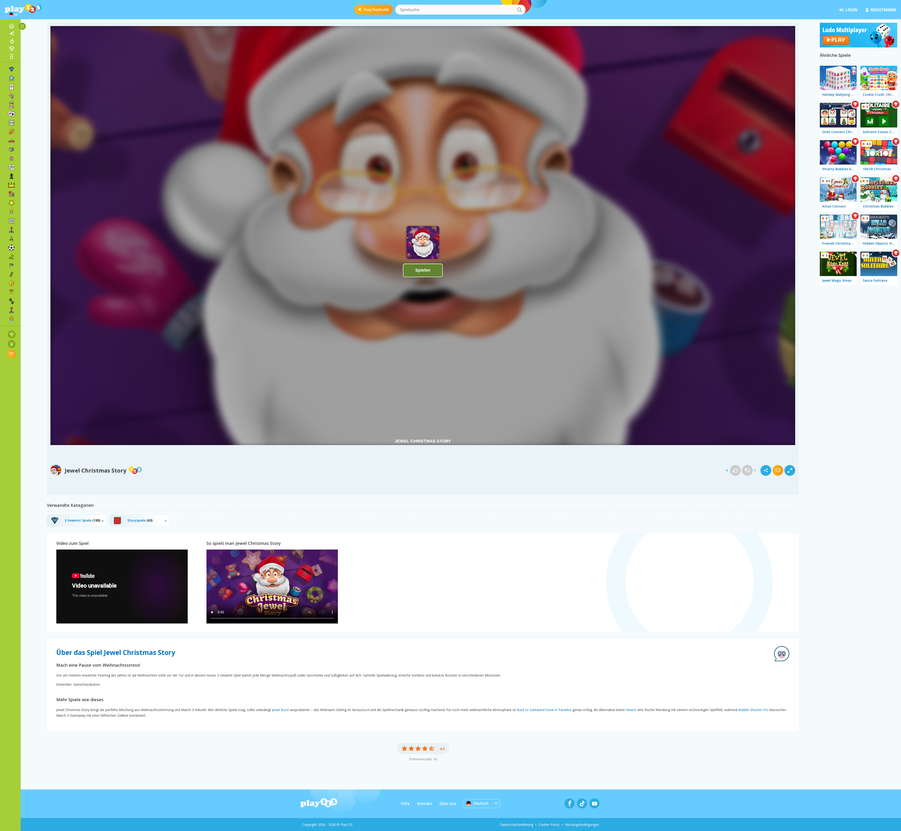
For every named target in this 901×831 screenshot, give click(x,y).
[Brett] (11, 149)
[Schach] (11, 176)
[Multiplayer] (11, 310)
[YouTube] (594, 803)
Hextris (631, 710)
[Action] (11, 238)
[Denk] (11, 158)
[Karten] (11, 104)
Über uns (448, 803)
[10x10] (11, 122)
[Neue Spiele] (11, 33)
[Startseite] (11, 26)
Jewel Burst (280, 710)
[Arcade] (11, 229)
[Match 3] (11, 69)
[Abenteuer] (11, 283)
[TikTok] (582, 803)
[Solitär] (11, 113)
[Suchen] (519, 10)
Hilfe (405, 803)
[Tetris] (11, 194)
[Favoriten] (11, 354)
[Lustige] (11, 203)
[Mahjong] (11, 87)
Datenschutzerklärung (516, 824)
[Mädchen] (11, 319)
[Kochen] (11, 292)
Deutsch (481, 803)
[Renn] (11, 265)
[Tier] (11, 301)
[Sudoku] (11, 167)
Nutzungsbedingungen (582, 824)
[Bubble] (11, 96)
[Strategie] (11, 185)
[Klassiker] (11, 256)
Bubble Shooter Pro (753, 710)
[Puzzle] (11, 78)
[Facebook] (570, 803)
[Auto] (11, 140)
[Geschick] (11, 274)
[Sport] (11, 131)
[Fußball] (11, 247)
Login (851, 9)
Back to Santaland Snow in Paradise (544, 710)
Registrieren (883, 9)
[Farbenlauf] (858, 46)
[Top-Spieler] (11, 48)
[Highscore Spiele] (11, 334)
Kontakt (424, 803)
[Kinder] (11, 212)
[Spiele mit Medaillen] (11, 344)
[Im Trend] (11, 41)
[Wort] (11, 220)
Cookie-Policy (549, 824)
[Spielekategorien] (11, 56)
